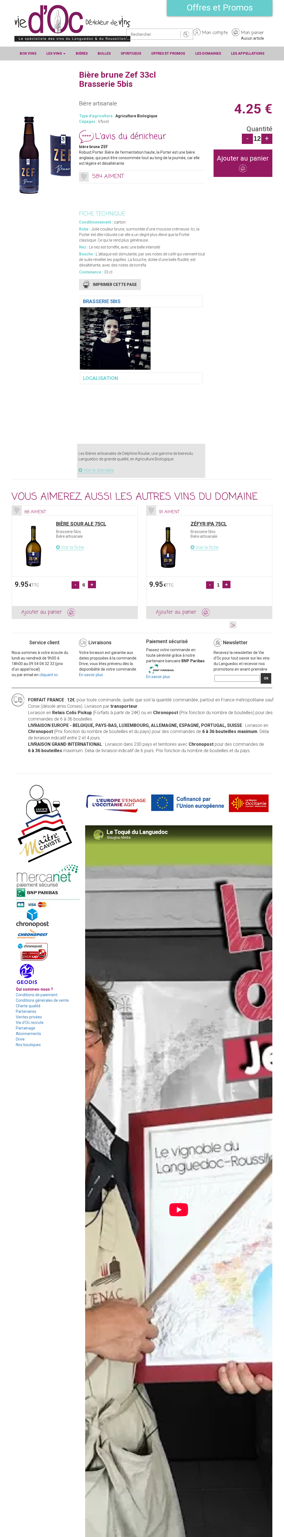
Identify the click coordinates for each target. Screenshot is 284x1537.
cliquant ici (48, 675)
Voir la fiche (72, 547)
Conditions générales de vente (42, 1000)
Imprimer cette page (115, 284)
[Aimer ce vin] (84, 177)
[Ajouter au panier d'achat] (243, 168)
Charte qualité (28, 1006)
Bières (82, 53)
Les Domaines (208, 53)
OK (266, 678)
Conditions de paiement (36, 995)
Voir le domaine (98, 470)
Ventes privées (29, 1017)
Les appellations (247, 53)
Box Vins (28, 53)
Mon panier (252, 33)
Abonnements (28, 1033)
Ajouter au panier (243, 158)
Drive (20, 1039)
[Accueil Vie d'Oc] (72, 23)
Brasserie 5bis (102, 301)
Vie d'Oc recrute (30, 1022)
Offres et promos (168, 53)
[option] (75, 562)
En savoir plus (91, 675)
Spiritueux (131, 53)
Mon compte (215, 33)
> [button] (232, 624)
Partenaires (26, 1011)
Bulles (104, 53)
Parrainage (25, 1028)
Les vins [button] (54, 53)
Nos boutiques (28, 1045)
